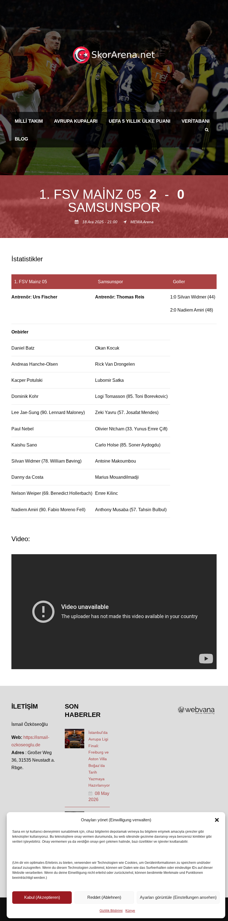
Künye (130, 911)
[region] (114, 396)
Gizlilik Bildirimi (111, 911)
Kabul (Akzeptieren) (42, 897)
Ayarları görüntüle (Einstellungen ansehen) (178, 897)
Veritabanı (196, 121)
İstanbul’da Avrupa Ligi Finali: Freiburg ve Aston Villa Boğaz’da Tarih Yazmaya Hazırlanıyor (99, 758)
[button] (217, 820)
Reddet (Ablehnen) (104, 897)
